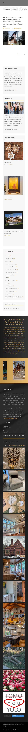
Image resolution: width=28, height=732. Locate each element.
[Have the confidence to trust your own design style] (14, 702)
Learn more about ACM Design (10, 418)
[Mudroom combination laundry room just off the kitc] (14, 591)
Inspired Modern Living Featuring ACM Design (13, 435)
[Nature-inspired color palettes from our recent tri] (14, 680)
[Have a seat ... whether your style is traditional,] (14, 480)
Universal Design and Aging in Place (13, 296)
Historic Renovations (10, 264)
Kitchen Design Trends (10, 272)
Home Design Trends (10, 266)
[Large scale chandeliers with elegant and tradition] (14, 525)
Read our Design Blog (9, 90)
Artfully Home (8, 197)
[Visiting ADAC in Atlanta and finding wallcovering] (14, 502)
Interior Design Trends (10, 269)
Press (6, 283)
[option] (14, 370)
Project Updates (9, 285)
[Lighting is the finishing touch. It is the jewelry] (14, 458)
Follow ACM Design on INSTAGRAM (16, 445)
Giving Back (8, 261)
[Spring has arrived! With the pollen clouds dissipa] (14, 569)
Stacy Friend (7, 28)
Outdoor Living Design (10, 280)
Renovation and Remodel (11, 288)
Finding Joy (7, 162)
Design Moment (9, 258)
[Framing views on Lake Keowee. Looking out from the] (14, 547)
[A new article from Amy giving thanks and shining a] (14, 658)
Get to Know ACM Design (10, 129)
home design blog (8, 76)
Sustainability (8, 294)
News (6, 277)
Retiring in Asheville (9, 291)
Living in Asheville (9, 275)
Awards (7, 256)
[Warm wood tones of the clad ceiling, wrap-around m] (14, 614)
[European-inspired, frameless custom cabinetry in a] (14, 636)
